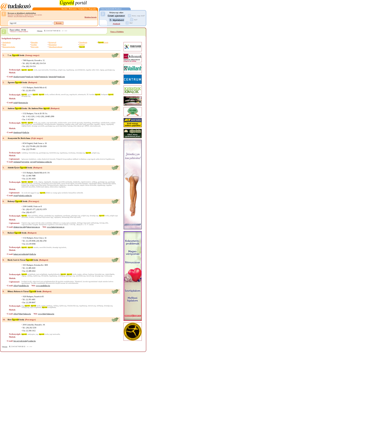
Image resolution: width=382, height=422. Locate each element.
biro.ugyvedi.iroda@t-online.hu (24, 341)
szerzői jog (64, 94)
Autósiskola (7, 42)
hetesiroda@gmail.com (57, 77)
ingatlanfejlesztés (54, 274)
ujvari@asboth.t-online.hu (22, 196)
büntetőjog (53, 70)
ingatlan (97, 124)
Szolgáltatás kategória (10, 38)
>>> (65, 31)
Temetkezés (83, 42)
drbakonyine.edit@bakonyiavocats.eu (26, 227)
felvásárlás (44, 276)
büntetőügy (96, 123)
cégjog (102, 70)
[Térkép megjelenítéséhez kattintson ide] (115, 57)
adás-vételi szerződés (86, 124)
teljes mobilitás (33, 215)
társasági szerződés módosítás (62, 182)
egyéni (33, 94)
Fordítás (34, 44)
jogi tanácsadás (43, 70)
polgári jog (61, 70)
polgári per (28, 124)
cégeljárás (57, 217)
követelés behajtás (81, 183)
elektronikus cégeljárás (57, 187)
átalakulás (76, 182)
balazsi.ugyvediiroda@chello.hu (24, 254)
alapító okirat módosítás (88, 185)
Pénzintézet (53, 44)
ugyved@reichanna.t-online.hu (41, 162)
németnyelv (82, 94)
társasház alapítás (73, 185)
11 (59, 31)
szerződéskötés (80, 70)
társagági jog (25, 96)
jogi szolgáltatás (41, 274)
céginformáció (86, 182)
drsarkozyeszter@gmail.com (23, 77)
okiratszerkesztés (50, 124)
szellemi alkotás (54, 94)
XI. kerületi (93, 94)
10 (57, 31)
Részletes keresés (91, 17)
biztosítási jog (33, 153)
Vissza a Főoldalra (117, 32)
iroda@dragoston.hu (20, 103)
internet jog (92, 306)
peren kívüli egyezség (75, 123)
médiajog (100, 306)
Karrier (64, 9)
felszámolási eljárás (109, 183)
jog (39, 123)
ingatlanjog (70, 70)
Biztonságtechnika (9, 47)
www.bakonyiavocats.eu (55, 227)
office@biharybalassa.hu (22, 314)
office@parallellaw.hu (21, 286)
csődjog (94, 182)
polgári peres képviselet (38, 185)
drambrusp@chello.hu (21, 132)
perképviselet (62, 123)
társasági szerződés (38, 126)
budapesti (107, 94)
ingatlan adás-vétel (92, 70)
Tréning (82, 44)
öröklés (31, 217)
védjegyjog (25, 307)
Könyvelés (34, 47)
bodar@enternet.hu (41, 77)
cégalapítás (110, 124)
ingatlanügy (101, 185)
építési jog (36, 276)
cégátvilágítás (109, 274)
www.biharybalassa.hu (46, 314)
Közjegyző (52, 42)
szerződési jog (81, 276)
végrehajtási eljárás (95, 183)
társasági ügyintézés (59, 247)
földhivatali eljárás (42, 187)
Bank (4, 44)
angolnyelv (73, 94)
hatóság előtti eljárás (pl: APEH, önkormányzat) (83, 126)
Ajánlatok (116, 24)
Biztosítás (34, 42)
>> (63, 31)
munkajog (71, 153)
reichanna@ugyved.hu (21, 162)
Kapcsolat (92, 9)
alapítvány (63, 185)
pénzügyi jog (75, 215)
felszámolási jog (72, 306)
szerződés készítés (45, 247)
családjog (24, 153)
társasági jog (80, 153)
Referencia (73, 9)
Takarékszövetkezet (55, 47)
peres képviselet (61, 126)
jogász (43, 123)
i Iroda (103, 42)
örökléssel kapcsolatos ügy (44, 217)
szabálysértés (105, 123)
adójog (41, 215)
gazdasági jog (110, 70)
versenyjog (108, 276)
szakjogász (31, 334)
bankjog (91, 274)
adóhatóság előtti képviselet (71, 217)
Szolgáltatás (82, 9)
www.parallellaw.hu (43, 286)
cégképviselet (26, 126)
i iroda (32, 70)
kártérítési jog (54, 153)
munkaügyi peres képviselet (50, 183)
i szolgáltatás (28, 274)
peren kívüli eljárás (67, 183)
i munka (33, 247)
